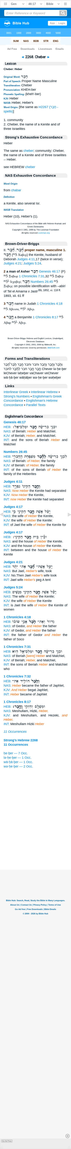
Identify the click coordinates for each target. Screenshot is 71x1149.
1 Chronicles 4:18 (49, 303)
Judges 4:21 (12, 263)
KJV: (7, 436)
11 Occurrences (15, 731)
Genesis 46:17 (49, 271)
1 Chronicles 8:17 (45, 317)
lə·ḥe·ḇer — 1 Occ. (17, 757)
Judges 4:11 (26, 259)
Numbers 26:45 (42, 282)
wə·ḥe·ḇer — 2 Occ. (18, 766)
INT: (6, 440)
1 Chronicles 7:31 (31, 276)
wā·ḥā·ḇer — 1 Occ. (18, 762)
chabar (16, 190)
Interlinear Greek (16, 392)
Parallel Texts (36, 405)
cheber (28, 151)
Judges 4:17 (13, 507)
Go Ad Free (7, 1141)
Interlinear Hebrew (44, 392)
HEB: (7, 427)
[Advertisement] (35, 847)
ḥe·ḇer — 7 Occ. (16, 753)
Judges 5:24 (32, 263)
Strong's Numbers (17, 396)
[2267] (4, 523)
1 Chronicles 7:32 (17, 676)
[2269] (66, 523)
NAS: (7, 431)
